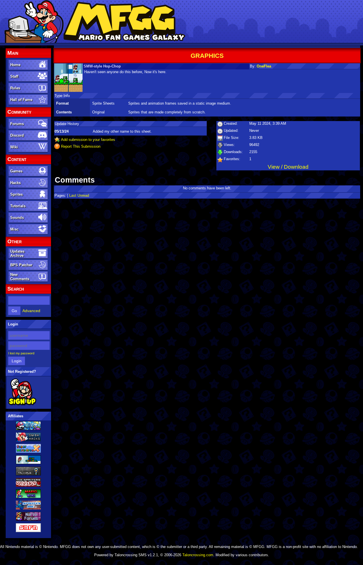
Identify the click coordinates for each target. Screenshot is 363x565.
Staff (14, 76)
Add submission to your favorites (88, 139)
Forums (17, 124)
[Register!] (22, 404)
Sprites (16, 194)
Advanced (31, 310)
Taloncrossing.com (197, 555)
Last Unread (79, 195)
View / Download (288, 167)
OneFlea (264, 66)
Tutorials (18, 206)
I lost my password (21, 353)
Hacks (15, 183)
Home (15, 65)
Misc (14, 229)
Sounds (17, 217)
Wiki (14, 147)
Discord (17, 135)
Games (16, 171)
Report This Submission (80, 146)
